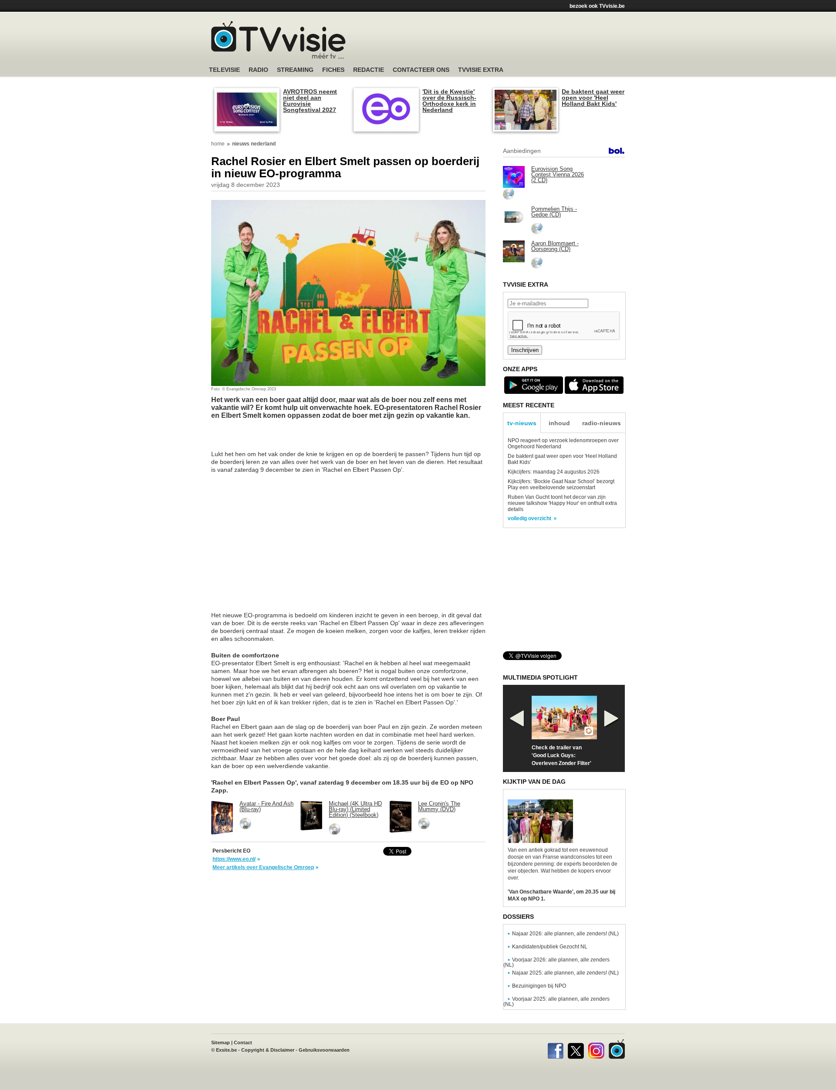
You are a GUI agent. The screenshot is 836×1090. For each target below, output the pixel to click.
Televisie (224, 70)
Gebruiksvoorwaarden (324, 1050)
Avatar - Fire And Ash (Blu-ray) (266, 806)
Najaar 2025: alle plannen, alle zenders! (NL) (565, 973)
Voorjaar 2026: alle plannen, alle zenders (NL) (556, 962)
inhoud (559, 423)
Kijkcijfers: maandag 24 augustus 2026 (554, 472)
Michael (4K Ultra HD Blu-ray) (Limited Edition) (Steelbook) (355, 809)
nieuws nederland (254, 143)
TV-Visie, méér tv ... (278, 40)
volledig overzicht (529, 518)
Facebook (555, 1049)
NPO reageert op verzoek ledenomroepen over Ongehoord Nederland (563, 443)
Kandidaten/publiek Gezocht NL (549, 947)
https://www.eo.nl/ (234, 859)
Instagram (596, 1049)
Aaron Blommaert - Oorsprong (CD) (555, 246)
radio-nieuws (601, 423)
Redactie (368, 70)
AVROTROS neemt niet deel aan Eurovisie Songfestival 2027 (310, 100)
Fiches (333, 70)
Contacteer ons (421, 70)
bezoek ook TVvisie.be (597, 6)
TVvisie (617, 1049)
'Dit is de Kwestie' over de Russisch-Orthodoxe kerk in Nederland (449, 100)
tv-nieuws (521, 423)
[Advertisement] (501, 41)
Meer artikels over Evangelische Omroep (263, 867)
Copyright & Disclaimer (267, 1050)
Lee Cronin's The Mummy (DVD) (439, 806)
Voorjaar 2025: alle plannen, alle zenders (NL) (556, 1001)
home (218, 143)
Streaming (295, 70)
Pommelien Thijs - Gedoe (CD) (554, 212)
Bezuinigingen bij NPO (539, 986)
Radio (258, 70)
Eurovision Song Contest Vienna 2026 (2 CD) (557, 174)
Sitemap (220, 1042)
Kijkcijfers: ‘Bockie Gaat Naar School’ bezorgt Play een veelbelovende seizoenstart (561, 484)
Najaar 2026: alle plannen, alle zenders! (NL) (565, 934)
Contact (243, 1042)
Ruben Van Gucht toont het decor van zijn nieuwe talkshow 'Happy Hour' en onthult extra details (562, 503)
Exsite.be (226, 1050)
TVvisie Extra (480, 70)
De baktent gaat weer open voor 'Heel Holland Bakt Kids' (593, 97)
